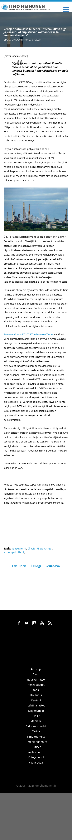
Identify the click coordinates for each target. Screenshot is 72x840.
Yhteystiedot (36, 757)
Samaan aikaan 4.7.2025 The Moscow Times (28, 334)
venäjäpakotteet (14, 552)
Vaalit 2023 (36, 762)
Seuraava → (55, 566)
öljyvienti (33, 548)
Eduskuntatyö (36, 679)
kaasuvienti (19, 548)
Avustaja (36, 669)
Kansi (36, 690)
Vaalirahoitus (36, 752)
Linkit (36, 716)
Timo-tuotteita (36, 736)
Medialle (36, 721)
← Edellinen (17, 566)
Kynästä (36, 700)
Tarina (36, 731)
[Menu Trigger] (66, 9)
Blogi (7, 39)
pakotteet (46, 548)
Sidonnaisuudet (36, 726)
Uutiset (36, 747)
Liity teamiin (36, 710)
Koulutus (36, 695)
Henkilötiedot (36, 684)
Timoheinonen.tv (36, 742)
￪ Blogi (36, 566)
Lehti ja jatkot (36, 705)
